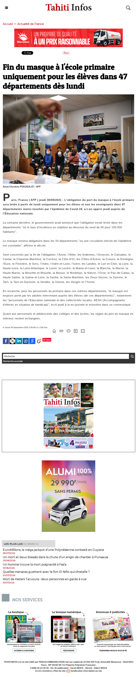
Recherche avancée (13, 361)
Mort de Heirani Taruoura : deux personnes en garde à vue (45, 579)
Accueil (8, 24)
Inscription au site (93, 671)
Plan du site (59, 671)
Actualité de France (30, 24)
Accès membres (43, 671)
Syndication (76, 671)
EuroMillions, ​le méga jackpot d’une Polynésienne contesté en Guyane (53, 550)
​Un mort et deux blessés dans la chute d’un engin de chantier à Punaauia (55, 557)
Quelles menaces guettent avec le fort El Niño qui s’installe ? (46, 572)
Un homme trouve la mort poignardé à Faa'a (34, 564)
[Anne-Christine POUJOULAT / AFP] (68, 95)
